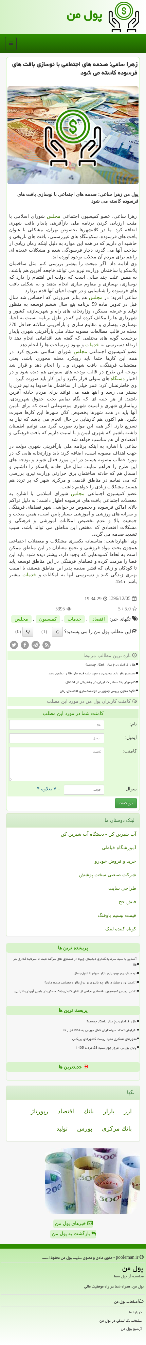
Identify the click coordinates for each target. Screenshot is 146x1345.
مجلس (53, 216)
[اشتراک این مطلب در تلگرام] (35, 644)
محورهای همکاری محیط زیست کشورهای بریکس (104, 1039)
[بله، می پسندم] (57, 632)
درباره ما (135, 1312)
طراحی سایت (122, 888)
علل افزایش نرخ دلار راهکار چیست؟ (110, 664)
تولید (62, 1128)
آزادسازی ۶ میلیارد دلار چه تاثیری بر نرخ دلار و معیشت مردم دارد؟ (90, 982)
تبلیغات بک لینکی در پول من (120, 1320)
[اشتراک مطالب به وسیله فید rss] (46, 644)
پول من (84, 14)
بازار (108, 1111)
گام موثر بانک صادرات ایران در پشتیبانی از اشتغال (100, 682)
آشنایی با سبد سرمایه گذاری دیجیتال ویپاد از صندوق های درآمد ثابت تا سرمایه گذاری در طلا (74, 961)
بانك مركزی (117, 1128)
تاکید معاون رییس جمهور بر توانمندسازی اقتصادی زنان (97, 691)
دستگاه (118, 378)
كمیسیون (48, 619)
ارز (128, 1111)
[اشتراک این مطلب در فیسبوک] (25, 644)
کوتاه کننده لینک (120, 928)
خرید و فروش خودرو (115, 861)
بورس (84, 1128)
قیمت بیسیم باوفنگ (117, 915)
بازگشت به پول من (71, 1233)
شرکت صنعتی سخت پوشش (107, 874)
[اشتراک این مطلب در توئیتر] (14, 644)
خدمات (92, 344)
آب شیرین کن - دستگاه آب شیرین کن (98, 834)
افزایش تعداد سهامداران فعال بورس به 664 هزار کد (99, 1030)
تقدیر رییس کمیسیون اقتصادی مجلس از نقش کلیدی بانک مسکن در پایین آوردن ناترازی (75, 991)
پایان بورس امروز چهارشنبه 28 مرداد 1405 (106, 1047)
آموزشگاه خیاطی (119, 847)
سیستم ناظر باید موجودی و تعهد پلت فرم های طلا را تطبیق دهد (92, 673)
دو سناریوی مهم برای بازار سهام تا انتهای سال (105, 973)
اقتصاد (98, 619)
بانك (89, 1111)
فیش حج (127, 901)
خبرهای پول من (71, 1223)
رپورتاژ (39, 1111)
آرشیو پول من (131, 1328)
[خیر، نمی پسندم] (27, 632)
